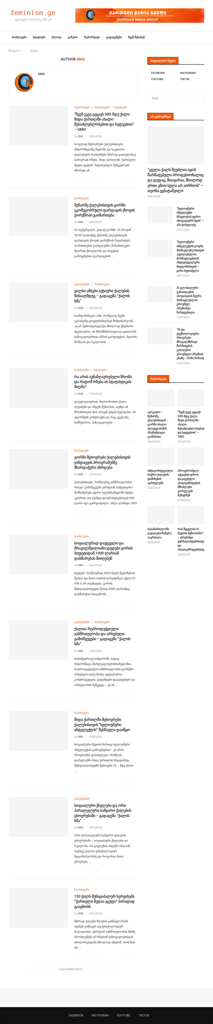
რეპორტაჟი (92, 37)
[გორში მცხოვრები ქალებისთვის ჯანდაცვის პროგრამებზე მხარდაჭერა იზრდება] (38, 469)
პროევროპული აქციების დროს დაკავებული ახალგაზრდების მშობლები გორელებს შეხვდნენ (189, 483)
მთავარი (14, 50)
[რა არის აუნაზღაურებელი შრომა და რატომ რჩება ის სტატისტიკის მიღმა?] (38, 388)
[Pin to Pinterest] (110, 178)
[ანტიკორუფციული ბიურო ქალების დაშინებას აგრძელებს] (160, 456)
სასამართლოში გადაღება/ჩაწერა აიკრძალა (159, 533)
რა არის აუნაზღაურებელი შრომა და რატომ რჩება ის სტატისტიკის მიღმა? (103, 381)
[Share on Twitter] (105, 178)
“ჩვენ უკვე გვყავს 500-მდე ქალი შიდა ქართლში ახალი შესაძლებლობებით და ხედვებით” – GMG (191, 424)
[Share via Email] (114, 178)
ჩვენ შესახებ (136, 37)
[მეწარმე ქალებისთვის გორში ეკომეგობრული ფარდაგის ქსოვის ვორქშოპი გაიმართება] (38, 216)
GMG (41, 74)
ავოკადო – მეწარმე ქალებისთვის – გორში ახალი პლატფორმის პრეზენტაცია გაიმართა (157, 424)
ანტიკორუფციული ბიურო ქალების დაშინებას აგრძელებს (160, 477)
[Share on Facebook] (101, 178)
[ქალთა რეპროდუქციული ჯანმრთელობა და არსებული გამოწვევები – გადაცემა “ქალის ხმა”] (38, 640)
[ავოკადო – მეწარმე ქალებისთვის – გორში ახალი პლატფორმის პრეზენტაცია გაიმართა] (160, 398)
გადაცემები (114, 37)
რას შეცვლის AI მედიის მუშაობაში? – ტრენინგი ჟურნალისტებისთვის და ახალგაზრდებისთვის (191, 539)
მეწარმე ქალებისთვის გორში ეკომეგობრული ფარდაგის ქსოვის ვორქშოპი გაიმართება (104, 210)
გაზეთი (73, 37)
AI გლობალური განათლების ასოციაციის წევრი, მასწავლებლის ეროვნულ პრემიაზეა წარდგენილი (189, 300)
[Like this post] (96, 178)
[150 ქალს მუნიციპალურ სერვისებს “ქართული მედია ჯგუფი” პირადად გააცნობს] (38, 907)
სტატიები (39, 37)
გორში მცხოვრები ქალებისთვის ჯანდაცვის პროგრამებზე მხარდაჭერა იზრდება (102, 462)
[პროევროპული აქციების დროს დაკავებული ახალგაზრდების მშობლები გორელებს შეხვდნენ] (191, 456)
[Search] (202, 37)
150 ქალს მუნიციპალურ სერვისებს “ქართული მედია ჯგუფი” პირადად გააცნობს (104, 901)
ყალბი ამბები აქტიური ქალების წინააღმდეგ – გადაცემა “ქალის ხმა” (102, 296)
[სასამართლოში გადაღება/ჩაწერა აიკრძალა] (160, 515)
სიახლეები (19, 37)
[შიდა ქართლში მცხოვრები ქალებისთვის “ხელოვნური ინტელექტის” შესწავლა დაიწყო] (38, 731)
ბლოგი (57, 37)
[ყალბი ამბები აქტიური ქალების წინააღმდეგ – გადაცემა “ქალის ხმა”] (38, 302)
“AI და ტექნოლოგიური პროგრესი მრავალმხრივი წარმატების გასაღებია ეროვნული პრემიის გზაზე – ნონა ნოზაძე (190, 344)
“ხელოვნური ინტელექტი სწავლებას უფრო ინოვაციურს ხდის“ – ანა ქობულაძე (190, 216)
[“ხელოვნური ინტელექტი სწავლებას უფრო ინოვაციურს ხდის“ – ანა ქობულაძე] (159, 215)
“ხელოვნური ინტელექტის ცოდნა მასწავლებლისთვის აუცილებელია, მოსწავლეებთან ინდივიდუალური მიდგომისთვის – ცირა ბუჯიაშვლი (190, 256)
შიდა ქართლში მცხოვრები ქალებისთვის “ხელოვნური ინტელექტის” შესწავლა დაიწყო (102, 724)
